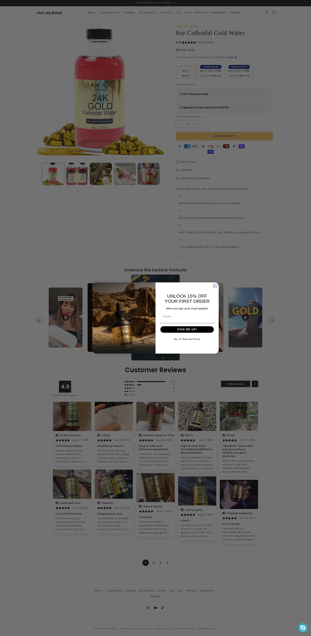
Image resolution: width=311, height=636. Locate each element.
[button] (302, 627)
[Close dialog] (215, 286)
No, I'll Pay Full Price (187, 339)
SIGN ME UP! (187, 329)
